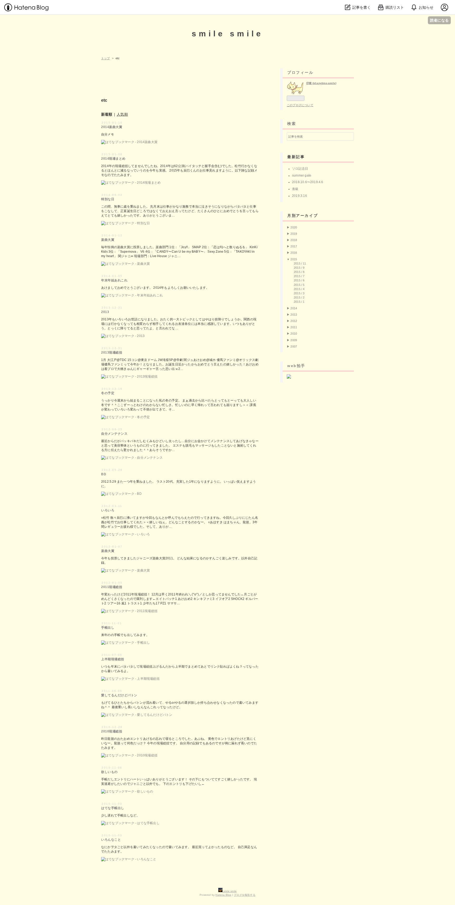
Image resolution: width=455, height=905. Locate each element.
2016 (293, 252)
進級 (295, 189)
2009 (293, 340)
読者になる (439, 20)
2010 (293, 333)
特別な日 (107, 199)
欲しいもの (109, 772)
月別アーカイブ (302, 215)
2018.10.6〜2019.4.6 (307, 182)
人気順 (122, 114)
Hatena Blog (223, 894)
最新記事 (296, 157)
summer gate (301, 175)
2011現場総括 (111, 587)
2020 (293, 227)
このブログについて (300, 105)
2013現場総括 (111, 352)
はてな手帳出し (112, 808)
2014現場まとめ (113, 158)
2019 (293, 233)
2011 (293, 327)
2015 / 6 (299, 280)
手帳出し (107, 627)
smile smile (227, 33)
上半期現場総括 (112, 659)
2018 (293, 240)
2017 (293, 246)
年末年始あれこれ (114, 280)
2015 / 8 (299, 271)
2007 (293, 346)
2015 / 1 (299, 301)
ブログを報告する (244, 894)
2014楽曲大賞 (111, 127)
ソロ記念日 (300, 168)
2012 (293, 320)
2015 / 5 (299, 284)
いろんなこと (111, 840)
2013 (105, 312)
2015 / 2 (299, 297)
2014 (293, 308)
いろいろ (107, 510)
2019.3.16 (299, 196)
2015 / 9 (299, 267)
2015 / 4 (299, 289)
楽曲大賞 (107, 240)
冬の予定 (107, 393)
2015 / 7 (299, 276)
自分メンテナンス (114, 434)
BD (103, 474)
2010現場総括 (111, 731)
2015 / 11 (300, 263)
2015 (293, 259)
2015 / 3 (299, 293)
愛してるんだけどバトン (119, 695)
